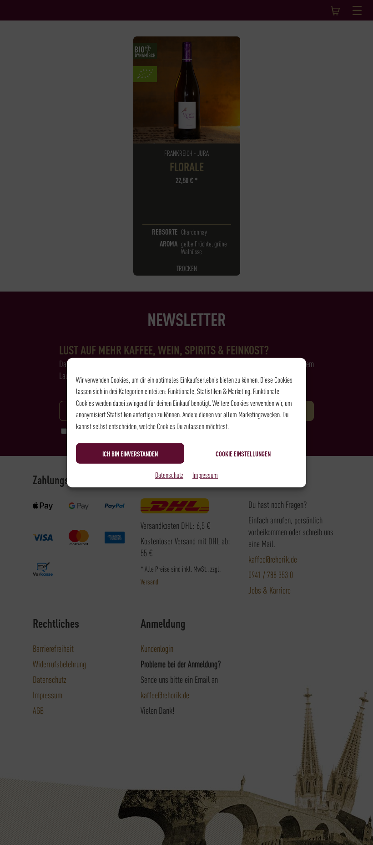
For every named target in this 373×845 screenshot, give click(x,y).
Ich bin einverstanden (130, 453)
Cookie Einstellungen (243, 453)
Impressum (205, 475)
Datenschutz (169, 475)
